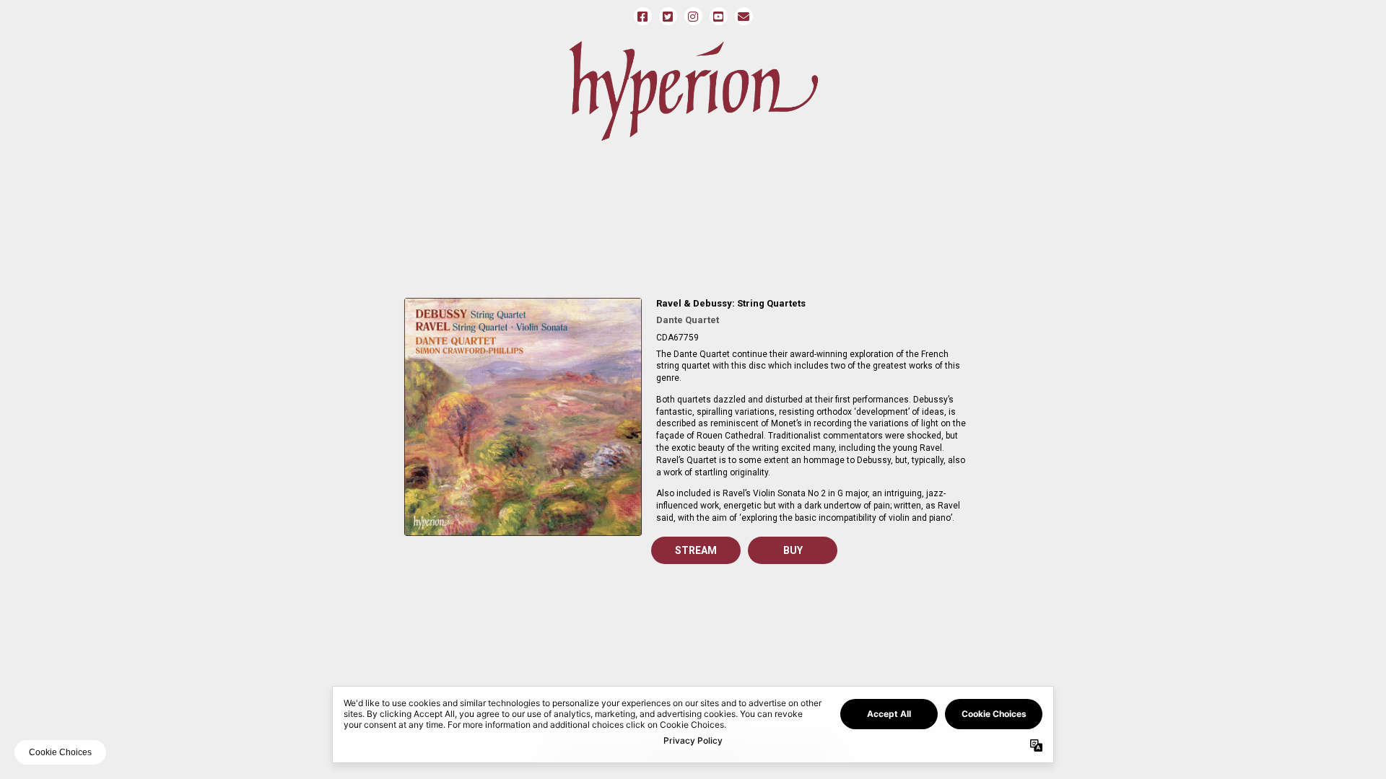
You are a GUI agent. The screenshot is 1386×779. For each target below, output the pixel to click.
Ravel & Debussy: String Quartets (731, 303)
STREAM (696, 550)
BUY (793, 550)
